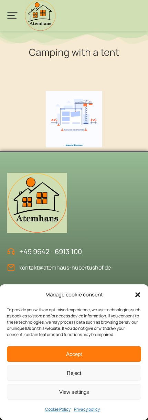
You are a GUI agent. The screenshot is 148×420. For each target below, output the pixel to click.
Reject (74, 373)
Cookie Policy (58, 409)
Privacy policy (87, 409)
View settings (74, 392)
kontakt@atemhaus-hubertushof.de (65, 267)
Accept (74, 354)
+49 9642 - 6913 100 (50, 251)
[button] (137, 294)
